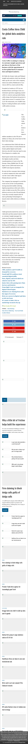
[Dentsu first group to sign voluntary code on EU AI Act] (6, 533)
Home (4, 1)
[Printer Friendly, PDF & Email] (9, 306)
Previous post (10, 337)
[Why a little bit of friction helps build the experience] (14, 416)
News (3, 560)
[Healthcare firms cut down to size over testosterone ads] (6, 541)
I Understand (17, 740)
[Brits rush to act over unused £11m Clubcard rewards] (14, 678)
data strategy (10, 308)
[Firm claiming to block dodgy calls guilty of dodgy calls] (14, 484)
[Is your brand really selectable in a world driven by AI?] (6, 445)
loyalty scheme (6, 312)
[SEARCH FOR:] (14, 23)
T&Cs (8, 1)
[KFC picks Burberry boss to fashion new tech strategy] (14, 702)
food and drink (19, 310)
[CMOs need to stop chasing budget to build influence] (6, 467)
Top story (4, 608)
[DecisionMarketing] (14, 12)
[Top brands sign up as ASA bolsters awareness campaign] (14, 726)
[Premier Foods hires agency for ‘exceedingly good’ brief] (6, 519)
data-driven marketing (8, 310)
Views (4, 400)
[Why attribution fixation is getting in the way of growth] (6, 459)
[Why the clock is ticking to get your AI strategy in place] (6, 452)
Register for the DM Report (16, 1)
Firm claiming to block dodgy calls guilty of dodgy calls (12, 492)
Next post (19, 337)
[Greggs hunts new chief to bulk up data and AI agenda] (6, 526)
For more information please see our (14, 742)
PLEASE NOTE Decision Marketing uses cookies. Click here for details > (13, 4)
